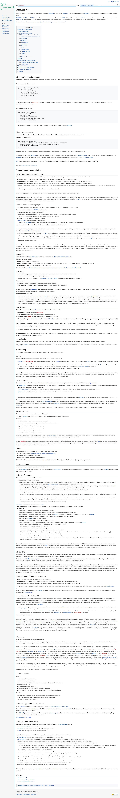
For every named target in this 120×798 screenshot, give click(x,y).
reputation (26, 344)
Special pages (5, 28)
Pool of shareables (23, 389)
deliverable (114, 621)
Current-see (21, 220)
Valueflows (83, 17)
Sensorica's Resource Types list (59, 706)
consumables (39, 312)
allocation (18, 405)
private (29, 316)
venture (58, 361)
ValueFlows (35, 102)
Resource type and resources (25, 781)
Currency (28, 222)
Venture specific (28, 361)
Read (78, 5)
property (34, 309)
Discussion (21, 5)
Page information (6, 33)
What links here (5, 25)
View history (90, 5)
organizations (57, 469)
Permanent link (5, 31)
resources (51, 13)
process (86, 13)
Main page (4, 15)
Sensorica (102, 365)
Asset (46, 785)
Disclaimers (33, 794)
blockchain (56, 612)
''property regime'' (34, 256)
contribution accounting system (49, 278)
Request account (115, 1)
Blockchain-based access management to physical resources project (47, 267)
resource (18, 157)
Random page (5, 19)
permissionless (63, 724)
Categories (20, 785)
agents (37, 559)
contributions (30, 651)
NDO (25, 17)
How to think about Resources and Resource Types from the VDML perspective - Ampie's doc (40, 22)
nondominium (51, 453)
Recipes (49, 708)
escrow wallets (77, 612)
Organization (21, 739)
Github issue (28, 592)
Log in (109, 1)
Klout (19, 346)
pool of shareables (50, 319)
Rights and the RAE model (73, 267)
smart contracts (67, 612)
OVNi (32, 17)
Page (16, 5)
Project (20, 361)
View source (83, 5)
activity (89, 649)
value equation (85, 607)
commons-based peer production (31, 230)
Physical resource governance (29, 165)
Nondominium (21, 393)
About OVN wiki (26, 794)
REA (63, 17)
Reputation (31, 559)
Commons (21, 391)
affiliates (87, 366)
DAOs (19, 730)
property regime (45, 383)
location (114, 486)
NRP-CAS (18, 17)
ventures (63, 365)
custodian (69, 125)
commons (33, 319)
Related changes (6, 26)
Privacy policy (19, 794)
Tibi (23, 648)
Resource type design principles (26, 779)
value (106, 469)
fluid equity (103, 659)
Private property (22, 385)
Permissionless (22, 737)
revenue (94, 653)
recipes (33, 708)
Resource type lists (55, 713)
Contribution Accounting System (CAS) (33, 785)
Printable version (6, 30)
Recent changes (5, 17)
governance (33, 289)
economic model (88, 157)
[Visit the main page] (7, 6)
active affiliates (62, 607)
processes (44, 460)
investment (104, 653)
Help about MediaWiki (7, 20)
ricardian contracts (82, 155)
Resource (51, 785)
